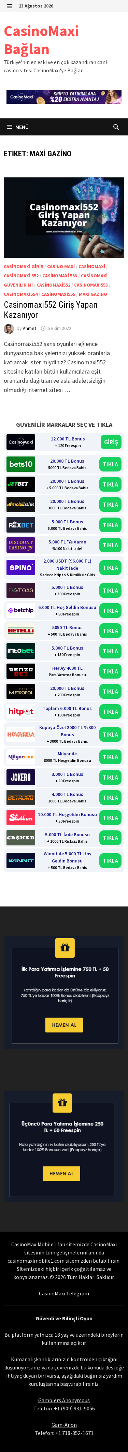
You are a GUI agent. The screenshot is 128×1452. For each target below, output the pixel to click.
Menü (21, 127)
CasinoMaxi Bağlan (41, 39)
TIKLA (110, 464)
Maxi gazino (93, 294)
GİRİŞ (111, 442)
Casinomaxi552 (53, 285)
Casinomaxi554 (21, 294)
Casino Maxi (61, 266)
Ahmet (29, 328)
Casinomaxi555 (58, 294)
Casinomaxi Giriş (23, 266)
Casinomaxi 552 (21, 276)
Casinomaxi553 (91, 285)
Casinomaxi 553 (59, 276)
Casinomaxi (92, 266)
